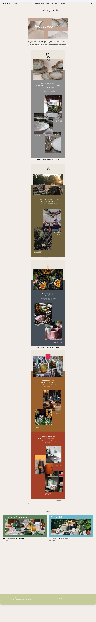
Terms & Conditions (72, 603)
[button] (47, 3)
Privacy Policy (71, 605)
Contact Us (33, 611)
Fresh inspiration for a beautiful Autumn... (14, 538)
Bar (12, 606)
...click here (57, 159)
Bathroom (13, 611)
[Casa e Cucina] (10, 3)
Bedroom (13, 614)
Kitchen (13, 609)
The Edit (32, 609)
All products (33, 614)
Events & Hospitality (35, 606)
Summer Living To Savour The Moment (59, 538)
